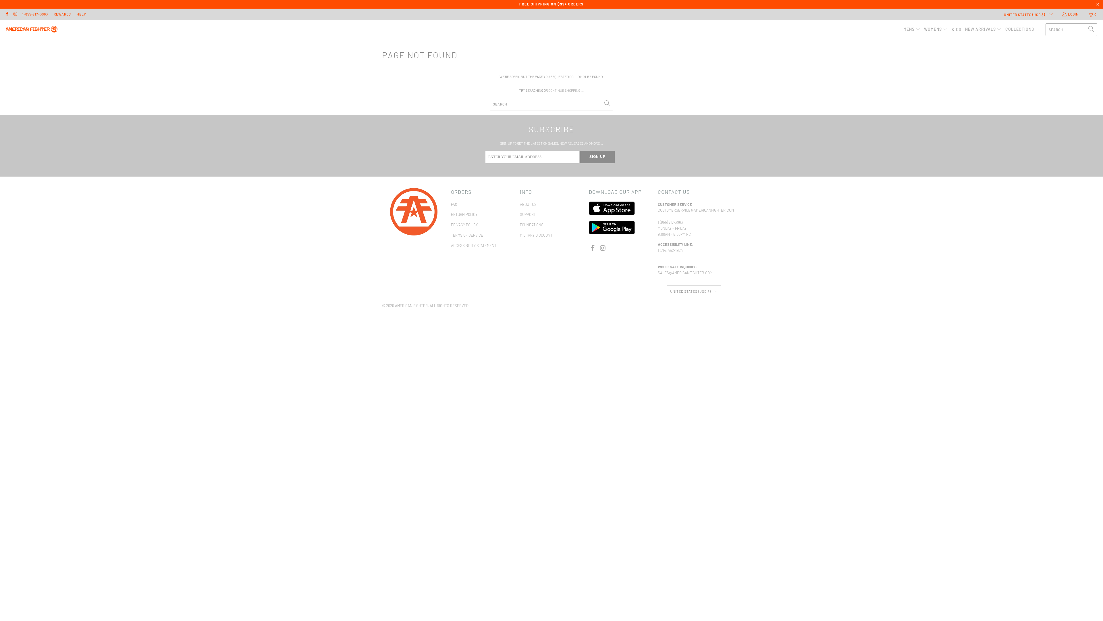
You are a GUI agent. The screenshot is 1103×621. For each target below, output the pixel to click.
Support (528, 214)
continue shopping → (566, 90)
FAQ (454, 204)
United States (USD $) (1025, 15)
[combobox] (1071, 29)
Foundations (531, 225)
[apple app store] (612, 213)
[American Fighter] (31, 29)
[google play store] (612, 233)
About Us (528, 204)
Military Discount (536, 235)
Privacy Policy (464, 225)
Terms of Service (467, 235)
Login (1073, 14)
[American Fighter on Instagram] (15, 14)
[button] (911, 29)
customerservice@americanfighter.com (696, 210)
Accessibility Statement (473, 245)
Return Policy (464, 214)
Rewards (62, 14)
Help (81, 14)
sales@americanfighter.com (685, 273)
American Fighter (411, 305)
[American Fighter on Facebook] (6, 14)
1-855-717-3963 (35, 14)
